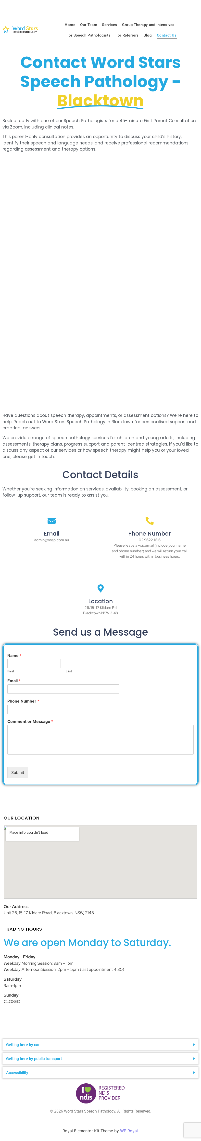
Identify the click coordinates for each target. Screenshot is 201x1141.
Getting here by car (23, 1044)
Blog (148, 35)
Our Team (88, 25)
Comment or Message (30, 721)
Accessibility (17, 1072)
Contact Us (167, 35)
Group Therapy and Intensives (148, 25)
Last (69, 671)
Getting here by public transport (34, 1058)
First (10, 671)
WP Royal (129, 1130)
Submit (17, 772)
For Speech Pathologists (88, 35)
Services (109, 25)
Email (14, 680)
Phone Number (23, 701)
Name (14, 655)
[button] (100, 1045)
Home (70, 25)
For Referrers (127, 35)
